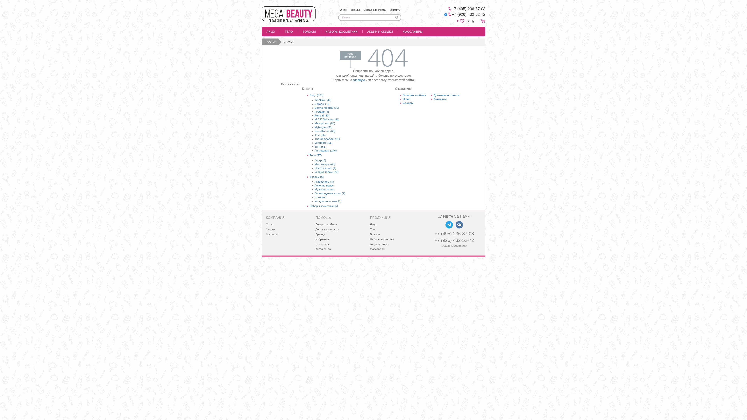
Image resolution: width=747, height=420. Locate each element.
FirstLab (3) (322, 111)
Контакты (394, 9)
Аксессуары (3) (324, 181)
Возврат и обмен (414, 95)
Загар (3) (320, 160)
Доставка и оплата (375, 9)
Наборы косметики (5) (324, 205)
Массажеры (413, 31)
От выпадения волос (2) (330, 193)
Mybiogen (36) (323, 127)
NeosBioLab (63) (325, 131)
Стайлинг (320, 197)
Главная (271, 41)
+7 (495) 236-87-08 (454, 233)
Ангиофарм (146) (326, 150)
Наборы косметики (341, 31)
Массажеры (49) (325, 164)
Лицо (271, 31)
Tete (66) (320, 134)
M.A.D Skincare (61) (327, 119)
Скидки (270, 229)
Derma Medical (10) (327, 107)
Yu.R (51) (320, 146)
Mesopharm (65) (325, 123)
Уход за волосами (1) (328, 201)
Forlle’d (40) (322, 115)
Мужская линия (324, 189)
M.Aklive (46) (323, 100)
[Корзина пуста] (482, 21)
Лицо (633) (317, 95)
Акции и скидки (380, 31)
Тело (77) (316, 155)
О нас (343, 9)
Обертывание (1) (325, 168)
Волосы (309, 31)
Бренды (355, 9)
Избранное (323, 239)
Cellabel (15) (322, 103)
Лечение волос (324, 185)
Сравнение (323, 244)
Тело (289, 31)
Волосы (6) (317, 176)
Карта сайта (323, 248)
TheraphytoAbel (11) (327, 138)
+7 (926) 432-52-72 (454, 240)
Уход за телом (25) (326, 171)
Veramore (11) (323, 142)
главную (359, 80)
